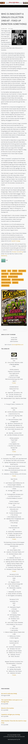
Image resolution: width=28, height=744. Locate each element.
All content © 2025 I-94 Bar (14, 735)
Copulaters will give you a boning (10, 714)
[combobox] (14, 329)
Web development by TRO (14, 739)
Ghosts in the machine (7, 708)
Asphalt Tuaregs (15, 241)
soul (9, 271)
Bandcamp (4, 255)
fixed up (4, 276)
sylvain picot (5, 285)
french (15, 271)
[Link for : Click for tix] (14, 308)
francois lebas (6, 279)
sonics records (6, 282)
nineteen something (17, 279)
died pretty (5, 273)
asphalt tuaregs (13, 276)
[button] (14, 6)
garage (4, 271)
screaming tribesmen (16, 273)
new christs (22, 271)
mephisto (15, 282)
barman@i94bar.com (17, 344)
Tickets (14, 383)
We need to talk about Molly (9, 693)
